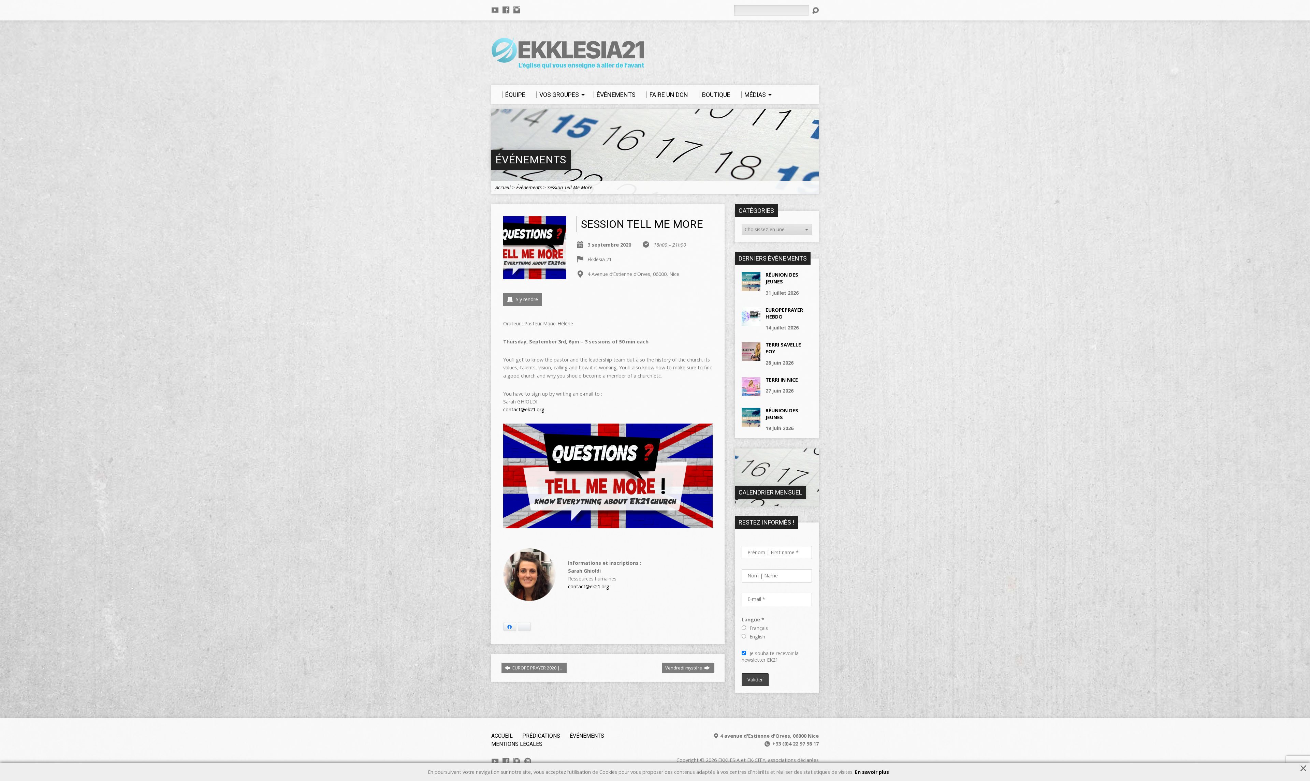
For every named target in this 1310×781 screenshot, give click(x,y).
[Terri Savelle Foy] (751, 357)
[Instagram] (516, 9)
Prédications (541, 736)
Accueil (503, 187)
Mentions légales (516, 744)
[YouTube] (495, 9)
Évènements (529, 187)
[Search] (815, 10)
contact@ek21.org (523, 409)
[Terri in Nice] (751, 392)
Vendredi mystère (684, 668)
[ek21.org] (527, 761)
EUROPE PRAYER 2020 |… (537, 668)
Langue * (753, 619)
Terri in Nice (782, 380)
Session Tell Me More (569, 187)
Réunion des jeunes (782, 278)
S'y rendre (526, 299)
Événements (530, 159)
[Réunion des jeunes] (751, 287)
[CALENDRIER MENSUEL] (777, 502)
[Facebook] (506, 9)
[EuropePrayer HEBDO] (751, 322)
